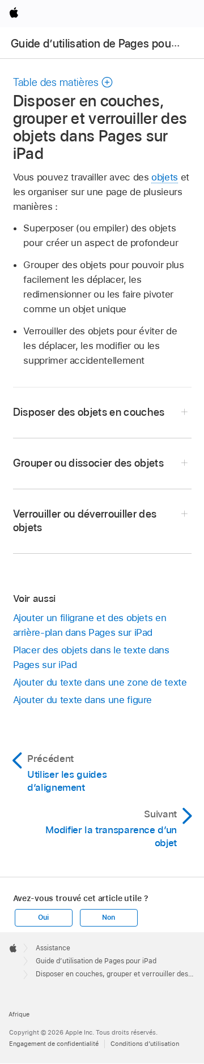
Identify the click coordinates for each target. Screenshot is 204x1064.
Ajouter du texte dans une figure (82, 699)
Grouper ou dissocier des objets (88, 462)
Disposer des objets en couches (89, 412)
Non (108, 917)
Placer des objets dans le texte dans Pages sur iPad (91, 657)
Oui (43, 917)
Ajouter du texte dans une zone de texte (100, 682)
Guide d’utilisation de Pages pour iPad (105, 43)
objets (164, 177)
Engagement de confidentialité (54, 1044)
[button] (63, 82)
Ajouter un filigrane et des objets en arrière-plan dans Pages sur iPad (90, 625)
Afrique (18, 1014)
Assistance (53, 948)
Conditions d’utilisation (144, 1044)
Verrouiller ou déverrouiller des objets (85, 520)
